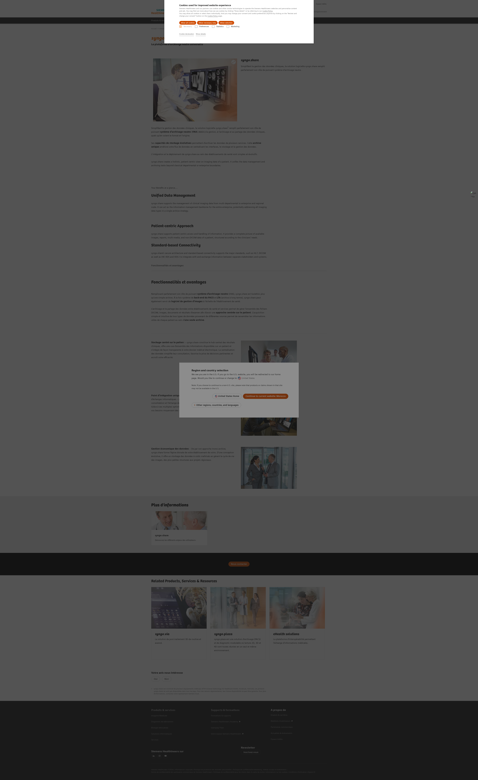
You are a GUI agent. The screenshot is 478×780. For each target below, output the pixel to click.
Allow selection (226, 23)
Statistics (220, 26)
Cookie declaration (186, 34)
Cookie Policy (267, 11)
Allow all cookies (188, 23)
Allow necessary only (207, 23)
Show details (201, 34)
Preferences (204, 26)
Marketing (235, 26)
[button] (473, 194)
